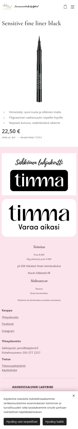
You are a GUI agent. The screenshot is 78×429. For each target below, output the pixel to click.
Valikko (72, 6)
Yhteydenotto (10, 317)
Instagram (8, 331)
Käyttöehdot (9, 370)
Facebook (8, 324)
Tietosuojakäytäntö (14, 366)
